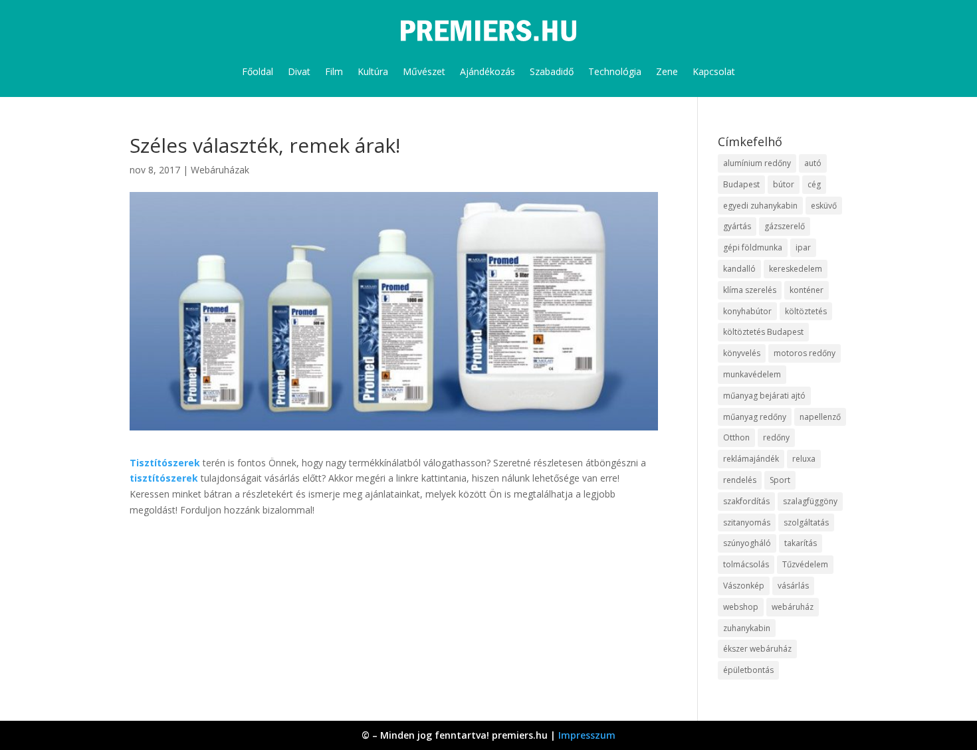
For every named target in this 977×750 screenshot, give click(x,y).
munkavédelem (752, 374)
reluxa (803, 458)
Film (334, 71)
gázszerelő (784, 226)
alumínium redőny (757, 163)
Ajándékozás (487, 71)
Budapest (741, 184)
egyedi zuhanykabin (760, 205)
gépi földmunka (752, 247)
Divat (299, 71)
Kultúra (373, 71)
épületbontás (748, 670)
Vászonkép (743, 585)
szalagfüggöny (810, 501)
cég (814, 184)
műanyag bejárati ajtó (764, 395)
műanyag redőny (754, 416)
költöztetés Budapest (763, 331)
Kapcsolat (714, 71)
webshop (740, 606)
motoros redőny (804, 353)
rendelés (739, 480)
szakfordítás (746, 501)
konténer (806, 290)
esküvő (824, 205)
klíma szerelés (749, 290)
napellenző (820, 416)
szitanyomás (746, 522)
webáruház (793, 606)
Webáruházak (220, 169)
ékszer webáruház (757, 648)
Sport (780, 480)
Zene (667, 71)
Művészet (424, 71)
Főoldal (257, 71)
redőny (776, 437)
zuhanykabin (746, 628)
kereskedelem (795, 268)
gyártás (737, 226)
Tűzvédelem (805, 564)
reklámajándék (751, 458)
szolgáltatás (806, 522)
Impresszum (586, 735)
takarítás (800, 543)
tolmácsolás (746, 564)
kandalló (739, 268)
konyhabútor (747, 311)
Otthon (736, 437)
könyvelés (741, 353)
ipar (803, 247)
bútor (783, 184)
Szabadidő (552, 71)
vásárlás (793, 585)
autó (812, 163)
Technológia (614, 71)
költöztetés (806, 311)
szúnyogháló (747, 543)
